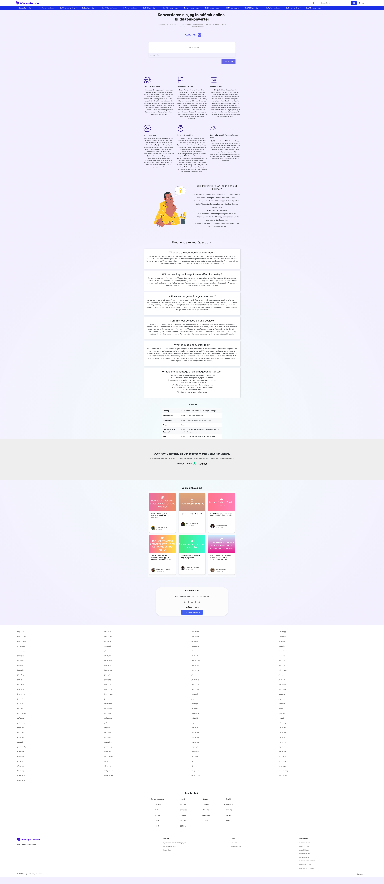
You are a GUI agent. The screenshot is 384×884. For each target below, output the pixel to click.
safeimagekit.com (305, 864)
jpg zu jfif (20, 699)
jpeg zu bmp (283, 684)
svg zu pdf (282, 751)
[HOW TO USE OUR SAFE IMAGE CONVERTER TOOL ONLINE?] (162, 502)
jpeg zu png (21, 694)
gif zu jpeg (20, 655)
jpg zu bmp (108, 699)
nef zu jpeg (108, 708)
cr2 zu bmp (108, 641)
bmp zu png (108, 636)
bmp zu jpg (282, 631)
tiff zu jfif (194, 761)
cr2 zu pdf (107, 646)
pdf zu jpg (282, 718)
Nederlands (228, 804)
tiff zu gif (107, 761)
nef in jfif (20, 708)
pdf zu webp (108, 723)
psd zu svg (108, 747)
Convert (227, 62)
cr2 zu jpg (282, 646)
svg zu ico (107, 751)
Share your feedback (192, 612)
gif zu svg (20, 660)
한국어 (205, 821)
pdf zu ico (20, 718)
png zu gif (20, 727)
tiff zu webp (283, 766)
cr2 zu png (195, 646)
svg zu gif (195, 747)
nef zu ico (282, 703)
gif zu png (282, 655)
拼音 (157, 826)
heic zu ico (107, 665)
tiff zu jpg (20, 766)
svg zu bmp (282, 747)
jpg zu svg (195, 699)
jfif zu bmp (20, 675)
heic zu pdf (282, 665)
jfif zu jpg (20, 679)
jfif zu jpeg (282, 675)
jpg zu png (20, 703)
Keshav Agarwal (192, 523)
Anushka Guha (161, 527)
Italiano (206, 804)
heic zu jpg (20, 670)
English (228, 799)
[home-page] (27, 3)
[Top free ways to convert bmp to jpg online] (192, 544)
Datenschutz (167, 850)
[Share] (313, 3)
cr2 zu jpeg (21, 646)
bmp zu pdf (195, 636)
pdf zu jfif (195, 718)
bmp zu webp (21, 641)
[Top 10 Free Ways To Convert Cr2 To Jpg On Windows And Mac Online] (162, 544)
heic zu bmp (196, 660)
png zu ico (107, 727)
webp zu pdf (283, 775)
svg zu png (195, 756)
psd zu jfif (282, 737)
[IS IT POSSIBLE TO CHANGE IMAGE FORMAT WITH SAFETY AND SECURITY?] (221, 544)
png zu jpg (20, 732)
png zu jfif (195, 727)
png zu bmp (196, 723)
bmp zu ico (195, 631)
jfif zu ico (194, 675)
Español (158, 804)
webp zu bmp (109, 771)
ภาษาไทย (183, 821)
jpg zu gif (195, 694)
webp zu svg (21, 780)
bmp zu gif (20, 631)
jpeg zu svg (195, 689)
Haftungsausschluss (169, 846)
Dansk (182, 799)
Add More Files (191, 35)
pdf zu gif (282, 713)
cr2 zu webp (21, 651)
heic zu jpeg (196, 665)
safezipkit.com (304, 846)
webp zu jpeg (283, 771)
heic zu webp (283, 670)
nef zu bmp (108, 703)
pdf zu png (21, 723)
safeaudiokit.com (304, 857)
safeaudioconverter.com (307, 861)
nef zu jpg (195, 708)
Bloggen (362, 3)
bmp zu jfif (107, 631)
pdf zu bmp (195, 713)
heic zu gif (282, 660)
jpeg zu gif (107, 684)
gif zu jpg (107, 655)
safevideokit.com (304, 843)
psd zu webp (21, 747)
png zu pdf (195, 732)
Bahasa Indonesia (157, 799)
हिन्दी (157, 821)
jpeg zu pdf (282, 689)
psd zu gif (20, 737)
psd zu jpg (20, 742)
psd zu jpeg (108, 742)
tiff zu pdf (195, 766)
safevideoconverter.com (307, 868)
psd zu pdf (282, 742)
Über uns (234, 843)
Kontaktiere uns (236, 846)
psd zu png (195, 742)
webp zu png (196, 775)
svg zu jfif (20, 751)
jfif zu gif (107, 675)
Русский (183, 815)
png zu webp (283, 732)
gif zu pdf (195, 655)
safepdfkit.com (304, 850)
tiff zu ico (20, 761)
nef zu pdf (282, 708)
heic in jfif (20, 665)
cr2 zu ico (282, 641)
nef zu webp (21, 713)
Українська (206, 815)
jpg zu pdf (282, 699)
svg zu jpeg (195, 751)
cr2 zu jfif (195, 641)
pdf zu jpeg (108, 718)
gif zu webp (108, 660)
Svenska (206, 810)
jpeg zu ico (195, 684)
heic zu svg (195, 670)
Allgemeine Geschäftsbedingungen (174, 843)
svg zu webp (108, 756)
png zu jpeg (282, 727)
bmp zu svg (282, 636)
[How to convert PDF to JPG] (192, 502)
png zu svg (108, 732)
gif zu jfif (281, 651)
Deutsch (206, 799)
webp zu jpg (108, 775)
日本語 (228, 821)
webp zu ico (21, 775)
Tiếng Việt (228, 810)
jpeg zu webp (109, 694)
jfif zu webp (195, 679)
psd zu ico (107, 737)
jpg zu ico (282, 694)
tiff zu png (107, 766)
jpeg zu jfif (20, 689)
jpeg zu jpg (108, 689)
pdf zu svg (282, 723)
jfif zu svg (20, 684)
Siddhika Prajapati (163, 569)
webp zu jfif (195, 771)
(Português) (182, 810)
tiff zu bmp (282, 756)
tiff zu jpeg (282, 761)
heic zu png (108, 670)
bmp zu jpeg (21, 636)
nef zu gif (195, 703)
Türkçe (157, 815)
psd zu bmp (196, 737)
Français (183, 804)
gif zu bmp (108, 651)
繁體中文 (183, 826)
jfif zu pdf (282, 679)
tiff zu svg (20, 771)
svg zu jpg (20, 756)
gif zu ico (195, 651)
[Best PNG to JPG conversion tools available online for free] (221, 502)
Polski (157, 810)
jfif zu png (107, 679)
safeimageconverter (35, 874)
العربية (228, 815)
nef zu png (108, 713)
